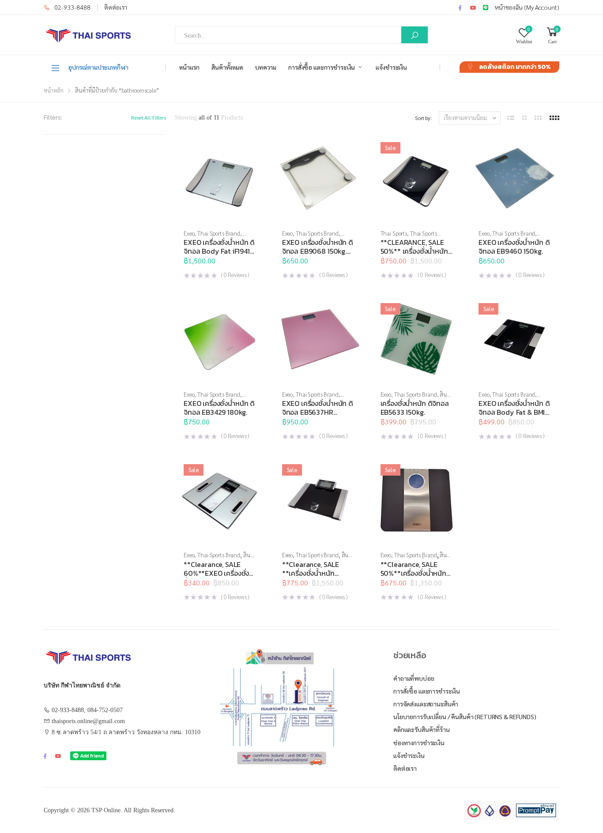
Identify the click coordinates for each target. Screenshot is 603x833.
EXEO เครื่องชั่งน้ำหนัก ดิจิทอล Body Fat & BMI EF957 (514, 412)
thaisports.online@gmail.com (88, 721)
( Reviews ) (235, 274)
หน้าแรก (189, 67)
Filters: (53, 117)
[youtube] (473, 7)
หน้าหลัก (54, 90)
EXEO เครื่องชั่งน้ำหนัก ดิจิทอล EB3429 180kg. (219, 407)
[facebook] (460, 7)
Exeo (189, 233)
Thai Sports (394, 233)
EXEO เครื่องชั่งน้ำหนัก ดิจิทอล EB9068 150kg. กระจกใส (317, 251)
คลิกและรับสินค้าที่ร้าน (421, 729)
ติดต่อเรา (115, 7)
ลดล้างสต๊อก (514, 66)
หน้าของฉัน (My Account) (527, 7)
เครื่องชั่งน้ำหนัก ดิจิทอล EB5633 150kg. (415, 407)
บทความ (265, 67)
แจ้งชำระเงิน (391, 67)
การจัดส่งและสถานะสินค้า (425, 704)
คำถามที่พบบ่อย (413, 678)
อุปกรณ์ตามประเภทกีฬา (98, 67)
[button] (318, 214)
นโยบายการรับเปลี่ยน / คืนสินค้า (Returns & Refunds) (464, 716)
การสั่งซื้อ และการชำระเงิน (321, 67)
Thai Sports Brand (218, 233)
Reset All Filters (148, 117)
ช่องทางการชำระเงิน (419, 743)
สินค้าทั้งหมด (227, 67)
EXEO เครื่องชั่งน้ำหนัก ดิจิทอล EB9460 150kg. (514, 246)
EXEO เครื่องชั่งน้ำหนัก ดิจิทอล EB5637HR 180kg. (317, 412)
